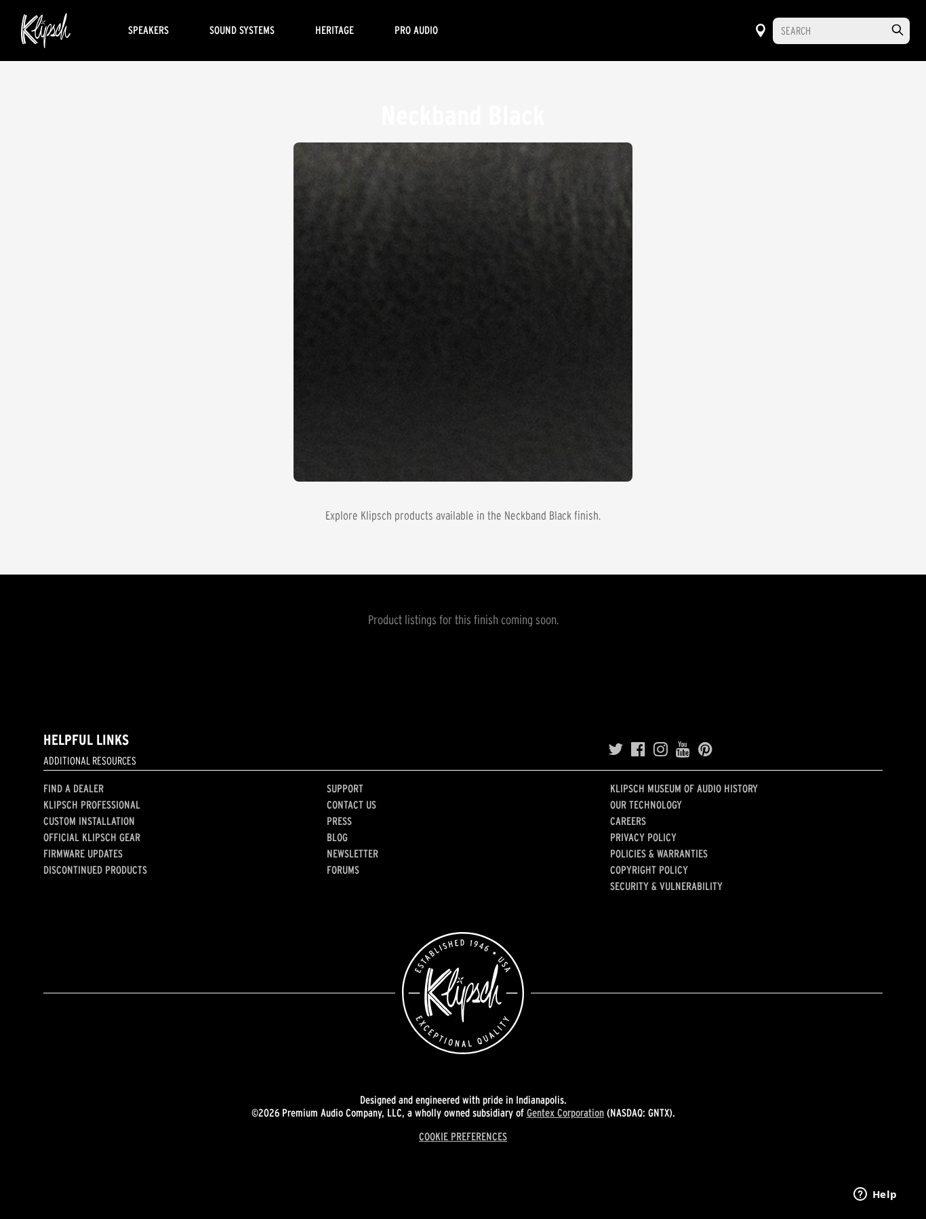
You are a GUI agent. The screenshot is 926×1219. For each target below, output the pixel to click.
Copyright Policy (649, 870)
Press (339, 821)
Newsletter (352, 853)
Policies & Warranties (659, 853)
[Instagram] (660, 749)
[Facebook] (638, 749)
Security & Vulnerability (666, 886)
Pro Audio (416, 30)
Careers (628, 821)
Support (345, 788)
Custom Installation (89, 821)
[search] (897, 30)
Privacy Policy (643, 837)
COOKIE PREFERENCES (463, 1136)
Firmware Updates (83, 853)
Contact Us (351, 804)
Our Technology (646, 804)
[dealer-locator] (760, 30)
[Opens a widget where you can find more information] (875, 1195)
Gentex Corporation (565, 1112)
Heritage (334, 30)
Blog (337, 837)
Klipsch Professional (91, 804)
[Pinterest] (705, 749)
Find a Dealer (73, 788)
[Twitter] (615, 749)
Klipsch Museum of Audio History (684, 788)
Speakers (148, 30)
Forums (343, 870)
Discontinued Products (95, 870)
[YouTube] (683, 749)
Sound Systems (242, 30)
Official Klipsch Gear (91, 837)
